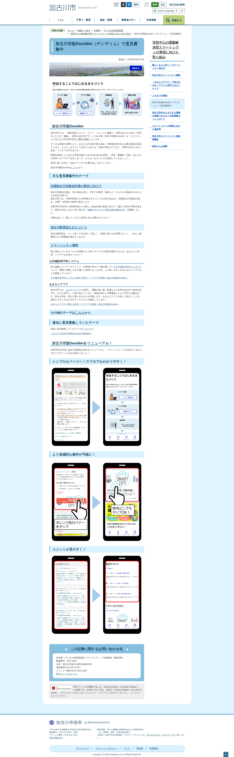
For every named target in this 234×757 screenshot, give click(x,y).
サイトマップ (82, 748)
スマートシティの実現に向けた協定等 (166, 127)
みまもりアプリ (73, 289)
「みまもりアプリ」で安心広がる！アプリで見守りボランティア (166, 85)
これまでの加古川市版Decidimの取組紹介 (71, 333)
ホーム (71, 30)
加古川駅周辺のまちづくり (69, 227)
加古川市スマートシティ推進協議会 (166, 138)
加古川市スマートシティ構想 (166, 75)
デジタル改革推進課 (113, 30)
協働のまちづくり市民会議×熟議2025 (106, 209)
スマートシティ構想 (64, 245)
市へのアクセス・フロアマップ (160, 735)
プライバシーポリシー (106, 748)
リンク (126, 748)
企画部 (97, 30)
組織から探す (83, 30)
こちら (75, 167)
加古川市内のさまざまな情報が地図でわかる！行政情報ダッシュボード (166, 115)
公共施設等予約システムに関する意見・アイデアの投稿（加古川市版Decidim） (89, 277)
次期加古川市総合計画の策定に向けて (76, 186)
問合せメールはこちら (67, 674)
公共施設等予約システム (128, 266)
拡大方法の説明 (177, 4)
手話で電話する (56, 738)
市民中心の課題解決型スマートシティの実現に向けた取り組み (100, 33)
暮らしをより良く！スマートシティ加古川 (166, 67)
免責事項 (154, 748)
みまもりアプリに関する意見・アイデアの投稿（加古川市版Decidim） (85, 304)
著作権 (139, 748)
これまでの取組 (159, 95)
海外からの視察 (159, 146)
